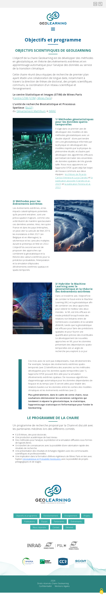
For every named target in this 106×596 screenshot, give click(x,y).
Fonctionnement (51, 515)
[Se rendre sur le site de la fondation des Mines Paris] (74, 545)
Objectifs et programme (26, 515)
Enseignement (71, 515)
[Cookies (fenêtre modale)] (101, 591)
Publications (29, 521)
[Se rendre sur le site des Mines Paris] (55, 545)
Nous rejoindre (39, 527)
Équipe (44, 521)
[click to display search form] (100, 4)
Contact (56, 527)
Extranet (69, 527)
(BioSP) (29, 107)
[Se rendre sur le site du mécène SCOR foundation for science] (80, 561)
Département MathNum (31, 111)
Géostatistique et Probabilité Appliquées (41, 458)
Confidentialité (45, 586)
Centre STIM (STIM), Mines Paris (32, 98)
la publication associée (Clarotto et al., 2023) (74, 180)
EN (95, 4)
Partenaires (59, 521)
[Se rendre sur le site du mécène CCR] (63, 561)
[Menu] (53, 29)
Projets (87, 515)
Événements (76, 521)
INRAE (52, 111)
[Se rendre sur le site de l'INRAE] (34, 545)
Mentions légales (62, 586)
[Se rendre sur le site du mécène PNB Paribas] (45, 561)
